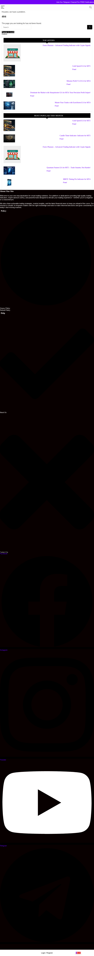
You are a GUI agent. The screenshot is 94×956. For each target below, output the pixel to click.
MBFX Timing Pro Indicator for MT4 (76, 179)
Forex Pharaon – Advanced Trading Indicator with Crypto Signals (66, 45)
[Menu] (3, 7)
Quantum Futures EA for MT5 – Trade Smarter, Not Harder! (68, 168)
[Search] (90, 7)
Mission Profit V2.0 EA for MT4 (78, 81)
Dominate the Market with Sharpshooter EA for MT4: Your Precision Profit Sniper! (60, 93)
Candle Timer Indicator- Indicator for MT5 (75, 136)
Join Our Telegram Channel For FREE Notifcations (75, 2)
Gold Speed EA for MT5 (81, 66)
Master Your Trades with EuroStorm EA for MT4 (72, 102)
